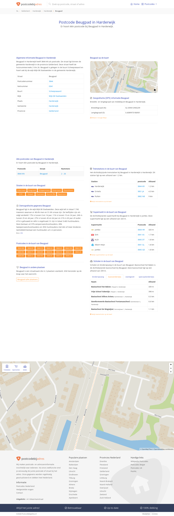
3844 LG (49, 248)
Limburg (103, 478)
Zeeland (103, 494)
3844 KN (21, 173)
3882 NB (141, 196)
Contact (19, 493)
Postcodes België (138, 464)
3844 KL (49, 252)
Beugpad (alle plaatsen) (27, 279)
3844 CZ (59, 252)
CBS (21, 233)
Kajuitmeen (62, 194)
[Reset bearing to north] (171, 372)
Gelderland (53, 111)
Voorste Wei (51, 194)
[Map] (124, 77)
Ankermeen (21, 190)
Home (136, 4)
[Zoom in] (171, 364)
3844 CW (68, 248)
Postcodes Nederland (25, 486)
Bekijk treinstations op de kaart (101, 201)
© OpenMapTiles (146, 449)
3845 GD (141, 249)
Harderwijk (53, 101)
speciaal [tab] (146, 277)
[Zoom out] (171, 368)
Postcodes (149, 4)
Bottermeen (56, 190)
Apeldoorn (73, 498)
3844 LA (68, 256)
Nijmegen (73, 491)
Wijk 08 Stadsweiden (57, 96)
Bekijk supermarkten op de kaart (102, 255)
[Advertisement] (87, 39)
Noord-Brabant (106, 481)
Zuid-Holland (105, 498)
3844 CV (59, 256)
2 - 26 (63, 173)
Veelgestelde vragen (25, 489)
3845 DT (141, 239)
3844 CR (78, 248)
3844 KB (40, 256)
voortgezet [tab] (129, 277)
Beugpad (44, 173)
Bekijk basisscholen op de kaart (101, 314)
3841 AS (141, 234)
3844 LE (59, 248)
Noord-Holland (106, 484)
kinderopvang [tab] (98, 277)
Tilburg (72, 478)
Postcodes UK (136, 468)
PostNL (134, 471)
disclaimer (146, 514)
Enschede (73, 494)
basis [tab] (114, 277)
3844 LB (78, 252)
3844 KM (21, 248)
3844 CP (68, 252)
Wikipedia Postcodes (139, 461)
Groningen (73, 481)
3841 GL (141, 244)
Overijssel (104, 488)
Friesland (104, 468)
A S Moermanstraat (35, 499)
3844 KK (21, 252)
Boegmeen (32, 190)
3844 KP (30, 248)
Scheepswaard (55, 91)
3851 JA (141, 191)
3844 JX (49, 256)
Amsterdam (74, 461)
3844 (51, 81)
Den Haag (73, 468)
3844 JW (40, 252)
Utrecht (72, 471)
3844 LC (30, 256)
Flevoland (104, 464)
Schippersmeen (44, 190)
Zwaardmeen (68, 190)
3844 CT (30, 252)
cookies (155, 514)
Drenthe (103, 461)
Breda (71, 488)
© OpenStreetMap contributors (162, 449)
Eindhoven (73, 474)
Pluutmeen (40, 194)
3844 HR (141, 229)
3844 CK (40, 248)
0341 (51, 86)
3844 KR (141, 186)
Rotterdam (73, 464)
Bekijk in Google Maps (99, 118)
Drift (20, 194)
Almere (72, 484)
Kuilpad (30, 194)
